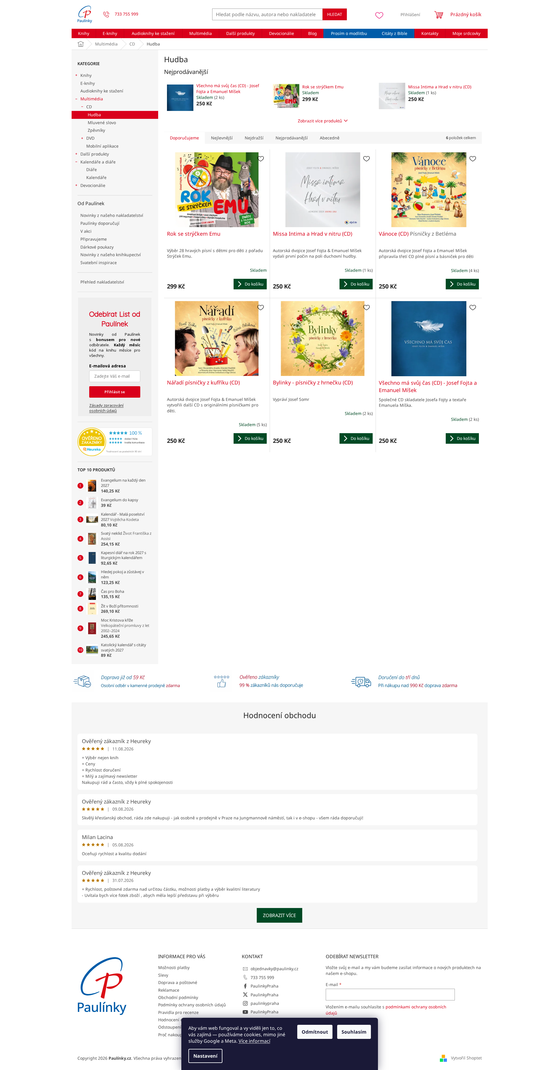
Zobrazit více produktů (320, 121)
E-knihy (87, 83)
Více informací (254, 1041)
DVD (90, 138)
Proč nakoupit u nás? (178, 1034)
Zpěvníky (96, 130)
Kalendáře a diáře (98, 162)
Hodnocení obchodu (279, 715)
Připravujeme (93, 239)
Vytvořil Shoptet (466, 1057)
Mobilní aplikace (102, 146)
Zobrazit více (279, 915)
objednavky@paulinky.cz (274, 968)
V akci (86, 231)
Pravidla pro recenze (178, 1012)
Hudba (94, 114)
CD (89, 106)
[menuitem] (84, 33)
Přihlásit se (114, 391)
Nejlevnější (222, 138)
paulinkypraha (265, 1003)
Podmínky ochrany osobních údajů (192, 1004)
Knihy (86, 75)
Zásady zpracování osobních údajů (106, 408)
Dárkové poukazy (97, 247)
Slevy (163, 975)
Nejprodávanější (292, 138)
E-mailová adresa (107, 366)
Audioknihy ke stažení (101, 91)
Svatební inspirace (98, 262)
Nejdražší (254, 138)
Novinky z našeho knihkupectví (110, 254)
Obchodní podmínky (178, 997)
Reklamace (168, 990)
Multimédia (91, 99)
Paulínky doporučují (99, 223)
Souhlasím (354, 1032)
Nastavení (205, 1056)
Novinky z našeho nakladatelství (111, 215)
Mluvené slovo (102, 122)
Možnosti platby (174, 967)
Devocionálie (92, 185)
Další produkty (94, 154)
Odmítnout (315, 1032)
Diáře (91, 169)
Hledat (334, 14)
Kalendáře (96, 177)
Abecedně (330, 138)
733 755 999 (262, 977)
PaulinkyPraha (264, 986)
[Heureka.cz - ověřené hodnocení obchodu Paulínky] (114, 442)
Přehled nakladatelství (102, 282)
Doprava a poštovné (177, 982)
